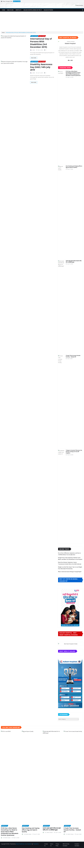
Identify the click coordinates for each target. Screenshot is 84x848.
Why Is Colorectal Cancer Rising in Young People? (69, 571)
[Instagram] (71, 60)
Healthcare (10, 10)
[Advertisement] (42, 20)
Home (3, 10)
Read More (33, 57)
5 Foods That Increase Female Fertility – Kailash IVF (73, 356)
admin (33, 50)
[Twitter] (69, 60)
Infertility (18, 10)
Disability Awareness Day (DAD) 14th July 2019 (41, 67)
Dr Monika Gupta (7, 837)
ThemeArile (36, 844)
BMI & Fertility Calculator (66, 844)
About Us (51, 844)
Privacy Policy (57, 844)
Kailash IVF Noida (48, 10)
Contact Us (46, 844)
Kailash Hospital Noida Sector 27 (33, 10)
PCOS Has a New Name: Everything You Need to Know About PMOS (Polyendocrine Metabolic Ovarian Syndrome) (73, 73)
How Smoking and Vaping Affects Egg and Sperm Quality (74, 166)
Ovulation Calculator (77, 844)
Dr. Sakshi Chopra (49, 832)
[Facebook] (68, 60)
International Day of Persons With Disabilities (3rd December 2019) (21, 32)
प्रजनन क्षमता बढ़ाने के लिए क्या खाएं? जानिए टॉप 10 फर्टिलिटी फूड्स (73, 261)
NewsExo (29, 844)
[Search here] (82, 10)
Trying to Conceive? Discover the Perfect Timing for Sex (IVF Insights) (74, 452)
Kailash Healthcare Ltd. (21, 844)
